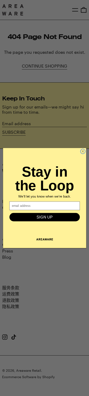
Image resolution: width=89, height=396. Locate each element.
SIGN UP (45, 217)
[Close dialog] (82, 151)
